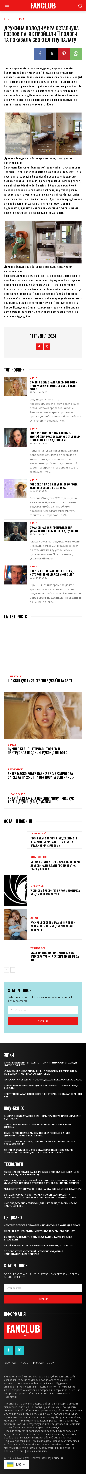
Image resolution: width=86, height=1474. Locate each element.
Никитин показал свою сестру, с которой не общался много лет (52, 572)
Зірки (20, 19)
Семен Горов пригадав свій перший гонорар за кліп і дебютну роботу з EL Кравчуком (37, 1134)
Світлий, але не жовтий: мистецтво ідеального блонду (39, 1231)
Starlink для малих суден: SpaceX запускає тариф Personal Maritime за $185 (54, 956)
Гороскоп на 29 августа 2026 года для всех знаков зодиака (54, 486)
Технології (16, 769)
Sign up (43, 1021)
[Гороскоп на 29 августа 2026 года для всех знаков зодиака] (15, 488)
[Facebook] (40, 54)
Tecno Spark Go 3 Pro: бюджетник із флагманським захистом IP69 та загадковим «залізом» (53, 842)
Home (7, 19)
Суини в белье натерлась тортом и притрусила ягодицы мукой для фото (53, 385)
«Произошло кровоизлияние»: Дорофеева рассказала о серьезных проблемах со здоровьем (55, 436)
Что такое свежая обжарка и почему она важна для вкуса (42, 1225)
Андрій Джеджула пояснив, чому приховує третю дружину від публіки (41, 800)
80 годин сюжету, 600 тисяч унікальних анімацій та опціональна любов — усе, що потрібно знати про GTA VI (40, 1196)
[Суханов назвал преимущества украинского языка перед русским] (15, 531)
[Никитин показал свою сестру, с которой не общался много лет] (15, 574)
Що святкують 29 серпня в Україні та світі (40, 680)
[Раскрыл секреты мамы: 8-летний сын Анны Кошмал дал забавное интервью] (15, 924)
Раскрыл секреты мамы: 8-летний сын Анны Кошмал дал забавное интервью (52, 926)
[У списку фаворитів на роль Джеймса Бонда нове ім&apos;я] (15, 890)
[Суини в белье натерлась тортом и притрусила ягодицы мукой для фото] (15, 386)
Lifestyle (15, 676)
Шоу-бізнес (16, 794)
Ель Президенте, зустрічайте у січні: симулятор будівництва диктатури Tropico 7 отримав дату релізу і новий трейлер (42, 1181)
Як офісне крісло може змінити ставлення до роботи (38, 1245)
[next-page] (12, 970)
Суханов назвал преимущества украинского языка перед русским (54, 529)
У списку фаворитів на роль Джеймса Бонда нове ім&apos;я (55, 892)
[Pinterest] (64, 54)
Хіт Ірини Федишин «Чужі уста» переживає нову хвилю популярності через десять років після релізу (38, 1151)
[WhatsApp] (76, 54)
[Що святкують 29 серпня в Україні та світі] (43, 647)
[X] (52, 54)
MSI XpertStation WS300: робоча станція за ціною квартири (43, 1189)
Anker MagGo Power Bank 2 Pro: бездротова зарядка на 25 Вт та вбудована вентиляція (41, 775)
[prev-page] (6, 970)
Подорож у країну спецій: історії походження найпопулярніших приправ (33, 1252)
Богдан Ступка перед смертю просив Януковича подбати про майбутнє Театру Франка (55, 865)
